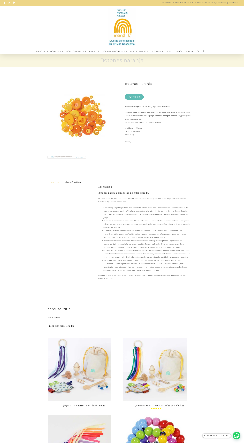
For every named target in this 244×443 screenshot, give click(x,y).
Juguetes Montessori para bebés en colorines (159, 405)
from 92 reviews (54, 317)
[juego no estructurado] (82, 116)
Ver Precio (134, 97)
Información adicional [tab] (73, 182)
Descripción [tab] (54, 182)
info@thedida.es (234, 3)
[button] (204, 51)
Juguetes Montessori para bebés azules (84, 405)
